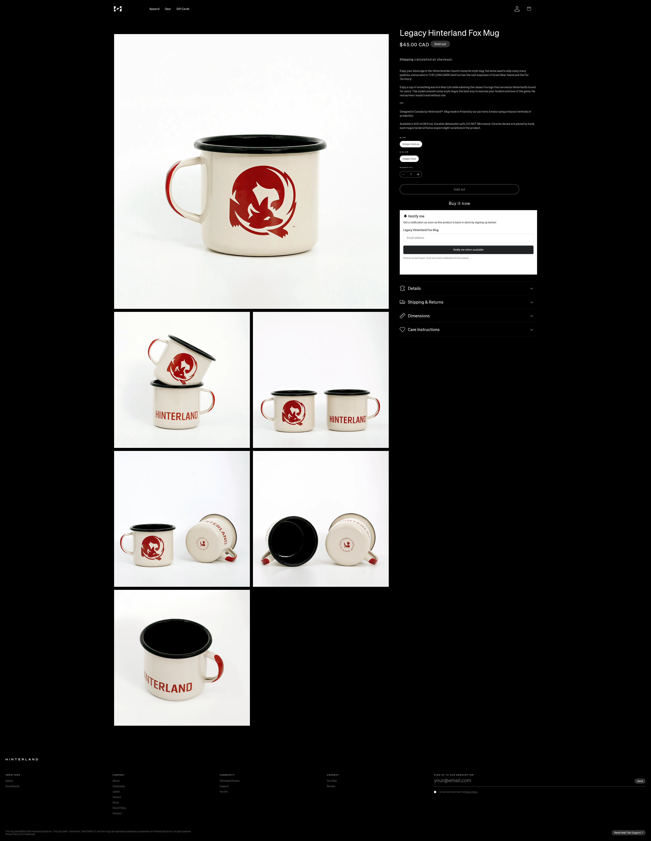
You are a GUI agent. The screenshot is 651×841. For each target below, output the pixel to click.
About (116, 780)
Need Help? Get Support (627, 832)
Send (640, 780)
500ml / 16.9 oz (412, 144)
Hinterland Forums (230, 780)
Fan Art (224, 791)
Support (224, 786)
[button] (529, 8)
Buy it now (459, 203)
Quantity (406, 167)
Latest (116, 791)
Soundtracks (12, 786)
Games (9, 780)
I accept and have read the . (458, 792)
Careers (117, 796)
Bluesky (331, 786)
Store (116, 802)
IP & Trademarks (27, 834)
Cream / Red (411, 159)
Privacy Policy (471, 792)
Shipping (406, 59)
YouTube (332, 780)
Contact (117, 813)
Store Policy (119, 807)
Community (119, 786)
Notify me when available (468, 249)
